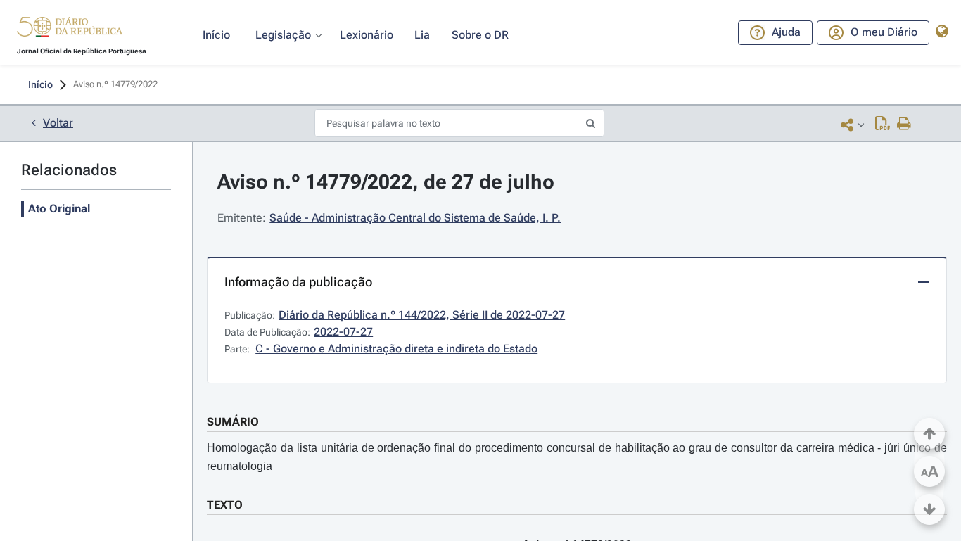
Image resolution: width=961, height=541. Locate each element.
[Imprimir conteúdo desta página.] (904, 124)
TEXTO (225, 504)
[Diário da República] (69, 30)
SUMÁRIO (233, 421)
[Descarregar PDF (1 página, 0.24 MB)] (882, 124)
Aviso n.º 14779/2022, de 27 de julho (385, 181)
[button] (69, 29)
